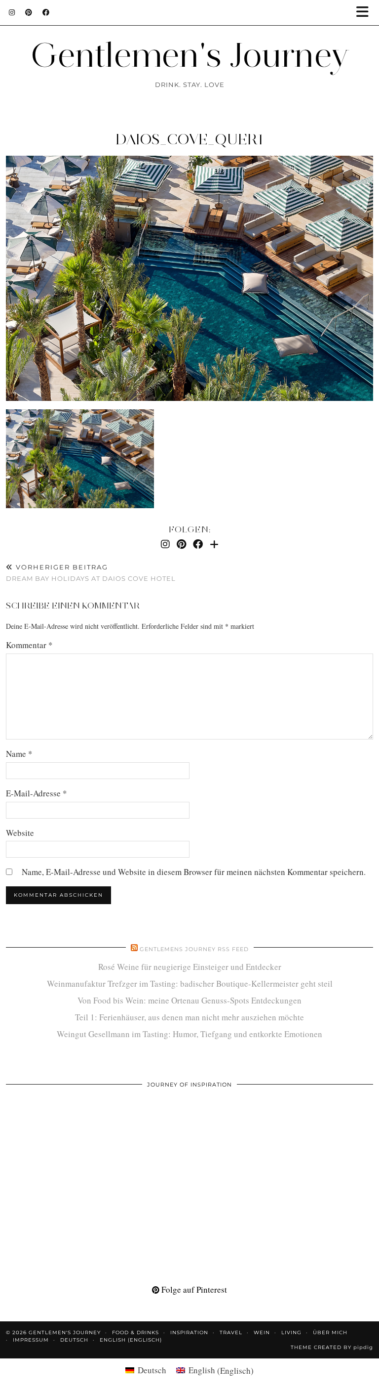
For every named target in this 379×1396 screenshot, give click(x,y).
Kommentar (29, 645)
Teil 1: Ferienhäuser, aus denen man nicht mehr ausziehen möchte (189, 1017)
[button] (366, 12)
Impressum (31, 1340)
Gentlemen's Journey (189, 54)
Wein (262, 1332)
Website (20, 832)
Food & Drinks (135, 1332)
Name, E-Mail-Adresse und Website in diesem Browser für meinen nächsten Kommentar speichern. (194, 871)
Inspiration (189, 1332)
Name (19, 753)
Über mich (330, 1332)
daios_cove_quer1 (189, 139)
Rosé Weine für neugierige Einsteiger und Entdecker (189, 966)
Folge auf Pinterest (193, 1289)
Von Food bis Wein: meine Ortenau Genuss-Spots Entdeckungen (189, 1000)
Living (291, 1332)
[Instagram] (12, 12)
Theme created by (332, 1347)
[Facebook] (46, 12)
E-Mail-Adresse (36, 793)
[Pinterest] (29, 12)
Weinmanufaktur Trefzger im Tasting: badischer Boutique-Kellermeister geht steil (190, 983)
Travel (231, 1332)
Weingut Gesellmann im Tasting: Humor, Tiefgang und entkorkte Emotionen (189, 1034)
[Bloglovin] (214, 544)
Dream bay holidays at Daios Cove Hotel (91, 572)
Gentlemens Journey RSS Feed (194, 949)
